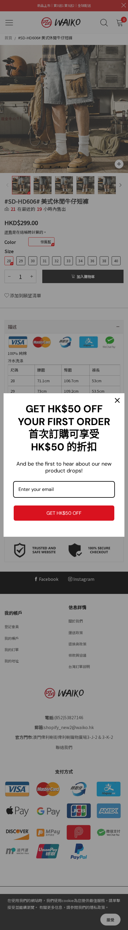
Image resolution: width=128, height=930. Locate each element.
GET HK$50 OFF (64, 513)
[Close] (117, 400)
